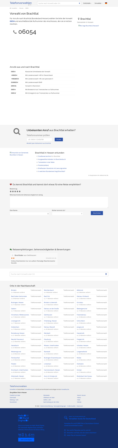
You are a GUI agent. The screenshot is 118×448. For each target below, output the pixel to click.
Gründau (80, 302)
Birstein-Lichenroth (50, 302)
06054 (12, 21)
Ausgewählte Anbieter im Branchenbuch (52, 159)
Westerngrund (16, 352)
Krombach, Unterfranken (19, 370)
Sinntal (79, 370)
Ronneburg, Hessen (17, 333)
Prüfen (58, 139)
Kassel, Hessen (81, 395)
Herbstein (80, 364)
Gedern (13, 309)
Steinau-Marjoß (49, 327)
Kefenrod (80, 290)
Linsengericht (15, 321)
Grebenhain (15, 327)
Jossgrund (80, 327)
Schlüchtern (81, 321)
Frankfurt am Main (15, 395)
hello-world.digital (26, 439)
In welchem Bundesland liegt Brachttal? (51, 171)
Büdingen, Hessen (17, 302)
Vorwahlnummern (30, 389)
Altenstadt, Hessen (17, 376)
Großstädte (86, 3)
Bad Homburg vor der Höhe (51, 402)
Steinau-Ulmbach (83, 296)
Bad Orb (47, 296)
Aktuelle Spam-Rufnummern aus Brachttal (39, 143)
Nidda (79, 358)
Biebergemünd (82, 309)
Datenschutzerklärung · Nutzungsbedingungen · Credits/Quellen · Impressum (61, 406)
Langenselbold (82, 352)
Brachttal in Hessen (44, 153)
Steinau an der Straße (51, 309)
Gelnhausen (48, 315)
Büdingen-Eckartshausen (52, 358)
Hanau (79, 397)
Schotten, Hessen (82, 345)
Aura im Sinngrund (50, 376)
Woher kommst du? (58, 210)
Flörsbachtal (15, 358)
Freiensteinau (81, 315)
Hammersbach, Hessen (52, 370)
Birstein (13, 290)
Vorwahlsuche (65, 389)
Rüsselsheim (13, 402)
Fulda (78, 400)
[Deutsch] (106, 3)
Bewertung (13, 189)
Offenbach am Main (49, 397)
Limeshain (47, 364)
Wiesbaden (46, 395)
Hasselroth (80, 333)
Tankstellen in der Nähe (46, 162)
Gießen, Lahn (47, 400)
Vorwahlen (98, 3)
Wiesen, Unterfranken (51, 345)
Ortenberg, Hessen (50, 321)
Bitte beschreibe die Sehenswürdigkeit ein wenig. (26, 195)
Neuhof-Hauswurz (17, 339)
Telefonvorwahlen (21, 2)
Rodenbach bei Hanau (84, 376)
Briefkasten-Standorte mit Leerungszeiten (52, 168)
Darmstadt (13, 397)
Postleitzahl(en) (43, 165)
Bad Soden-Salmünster (19, 296)
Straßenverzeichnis (49, 156)
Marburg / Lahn (14, 400)
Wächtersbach (49, 290)
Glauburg (47, 339)
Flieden (13, 364)
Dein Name (13, 210)
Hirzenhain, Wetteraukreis (20, 315)
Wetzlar (79, 402)
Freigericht (80, 339)
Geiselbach (15, 345)
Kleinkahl (47, 333)
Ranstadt (47, 352)
